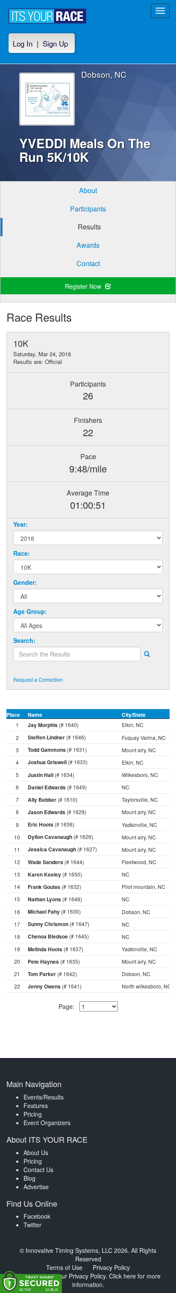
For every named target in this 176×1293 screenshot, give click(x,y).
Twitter (32, 1224)
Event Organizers (46, 1122)
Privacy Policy (111, 1267)
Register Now (84, 286)
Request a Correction (38, 679)
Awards (88, 245)
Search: (24, 640)
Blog (29, 1178)
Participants (88, 209)
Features (35, 1105)
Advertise (36, 1186)
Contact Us (38, 1169)
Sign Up (55, 43)
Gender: (25, 582)
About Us (35, 1152)
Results (89, 227)
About (88, 190)
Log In (22, 43)
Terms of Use (64, 1267)
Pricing (32, 1114)
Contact (88, 263)
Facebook (36, 1216)
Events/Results (43, 1097)
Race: (21, 553)
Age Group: (30, 611)
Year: (20, 524)
